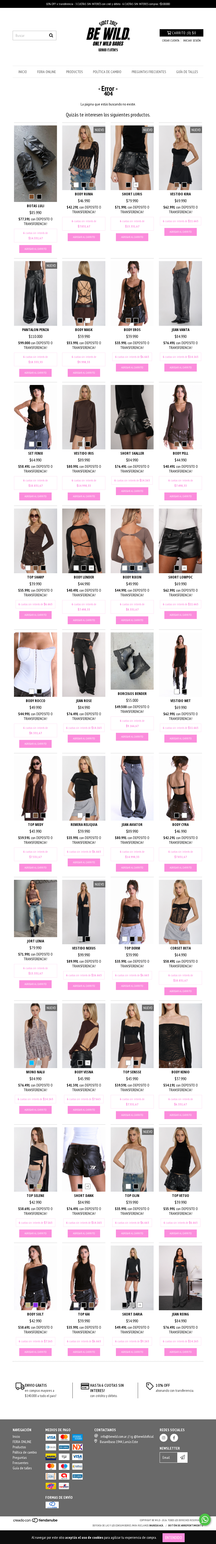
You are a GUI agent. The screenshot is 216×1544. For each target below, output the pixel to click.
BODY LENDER (84, 577)
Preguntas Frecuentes (149, 71)
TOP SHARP (35, 577)
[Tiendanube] (36, 1521)
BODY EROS (132, 329)
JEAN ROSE (84, 700)
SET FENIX (35, 453)
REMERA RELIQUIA (84, 824)
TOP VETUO (180, 1195)
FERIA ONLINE (46, 71)
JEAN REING (180, 1314)
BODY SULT (35, 1314)
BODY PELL (180, 453)
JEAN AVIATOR (132, 824)
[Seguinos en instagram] (164, 1438)
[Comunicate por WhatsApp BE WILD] (205, 1519)
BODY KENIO (180, 1071)
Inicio (22, 71)
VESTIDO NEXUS (84, 948)
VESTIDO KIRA (180, 193)
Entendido (173, 1537)
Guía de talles (187, 71)
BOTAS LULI (35, 205)
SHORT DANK (84, 1195)
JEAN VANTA (180, 329)
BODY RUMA (84, 193)
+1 (136, 184)
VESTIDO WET (180, 700)
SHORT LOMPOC (180, 577)
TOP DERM (132, 948)
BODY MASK (83, 329)
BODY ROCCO (35, 700)
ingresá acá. (156, 1525)
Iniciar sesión (192, 40)
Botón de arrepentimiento (185, 1525)
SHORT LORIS (132, 193)
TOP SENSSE (132, 1071)
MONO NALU (35, 1071)
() (184, 33)
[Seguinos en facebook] (174, 1438)
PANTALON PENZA (35, 329)
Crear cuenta (170, 40)
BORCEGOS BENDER (132, 693)
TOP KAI (84, 1314)
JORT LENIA (35, 940)
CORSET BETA (180, 948)
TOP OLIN (132, 1195)
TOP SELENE (35, 1195)
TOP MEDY (35, 824)
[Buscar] (51, 35)
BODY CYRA (180, 824)
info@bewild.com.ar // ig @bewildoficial (127, 1436)
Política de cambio (107, 71)
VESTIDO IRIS (84, 453)
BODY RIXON (132, 577)
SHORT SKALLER (132, 453)
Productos (74, 71)
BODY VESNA (84, 1071)
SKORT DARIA (132, 1314)
